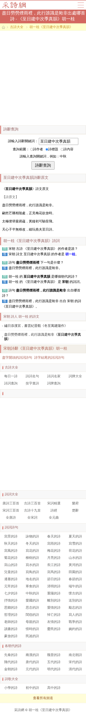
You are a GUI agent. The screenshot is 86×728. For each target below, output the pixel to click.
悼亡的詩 (54, 615)
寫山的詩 (11, 565)
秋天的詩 (11, 543)
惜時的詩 (32, 629)
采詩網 (19, 710)
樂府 (75, 503)
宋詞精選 (54, 503)
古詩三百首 (32, 503)
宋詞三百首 (11, 510)
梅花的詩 (54, 551)
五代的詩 (54, 662)
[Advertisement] (43, 78)
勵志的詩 (75, 607)
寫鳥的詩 (32, 572)
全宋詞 (32, 517)
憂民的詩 (54, 629)
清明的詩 (54, 586)
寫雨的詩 (54, 543)
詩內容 (68, 149)
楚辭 (75, 510)
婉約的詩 (75, 629)
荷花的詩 (75, 551)
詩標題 (53, 149)
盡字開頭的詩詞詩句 (17, 357)
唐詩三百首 (11, 503)
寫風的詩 (11, 551)
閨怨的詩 (32, 615)
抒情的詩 (11, 600)
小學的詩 (11, 688)
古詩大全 (15, 5)
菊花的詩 (11, 558)
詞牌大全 (75, 376)
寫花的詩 (32, 551)
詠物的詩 (32, 536)
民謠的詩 (32, 636)
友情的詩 (54, 622)
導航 (81, 5)
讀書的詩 (11, 629)
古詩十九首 (32, 510)
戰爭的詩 (75, 622)
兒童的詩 (11, 572)
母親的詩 (32, 622)
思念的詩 (32, 607)
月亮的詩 (54, 558)
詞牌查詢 (54, 383)
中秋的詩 (32, 593)
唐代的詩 (32, 662)
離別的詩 (54, 600)
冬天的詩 (32, 543)
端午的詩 (75, 586)
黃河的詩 (75, 565)
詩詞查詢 (11, 383)
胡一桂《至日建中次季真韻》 (51, 27)
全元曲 (54, 517)
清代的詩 (75, 669)
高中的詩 (54, 688)
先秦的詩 (11, 655)
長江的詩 (54, 565)
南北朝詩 (75, 655)
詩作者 (38, 149)
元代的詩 (32, 669)
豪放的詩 (11, 636)
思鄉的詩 (11, 607)
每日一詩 (11, 376)
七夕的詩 (11, 593)
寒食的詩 (32, 586)
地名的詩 (32, 579)
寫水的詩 (32, 565)
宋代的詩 (75, 662)
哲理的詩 (11, 615)
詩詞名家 (54, 376)
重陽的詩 (54, 593)
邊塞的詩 (11, 579)
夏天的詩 (75, 536)
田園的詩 (75, 572)
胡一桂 (70, 254)
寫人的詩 (75, 615)
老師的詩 (11, 622)
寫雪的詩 (75, 543)
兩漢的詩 (32, 655)
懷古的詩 (75, 593)
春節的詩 (75, 579)
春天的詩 (54, 536)
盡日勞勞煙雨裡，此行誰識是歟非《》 (42, 337)
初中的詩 (32, 688)
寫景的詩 (11, 536)
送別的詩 (75, 600)
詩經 (54, 510)
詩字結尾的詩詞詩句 (49, 357)
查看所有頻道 (43, 698)
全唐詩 (11, 517)
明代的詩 (54, 669)
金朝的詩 (11, 669)
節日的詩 (54, 579)
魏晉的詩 (54, 655)
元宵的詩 (11, 586)
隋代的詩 (11, 662)
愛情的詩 (54, 607)
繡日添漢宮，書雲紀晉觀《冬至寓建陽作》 (36, 326)
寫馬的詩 (54, 572)
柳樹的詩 (32, 558)
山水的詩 (75, 558)
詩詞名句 (32, 376)
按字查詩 (32, 383)
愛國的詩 (32, 600)
